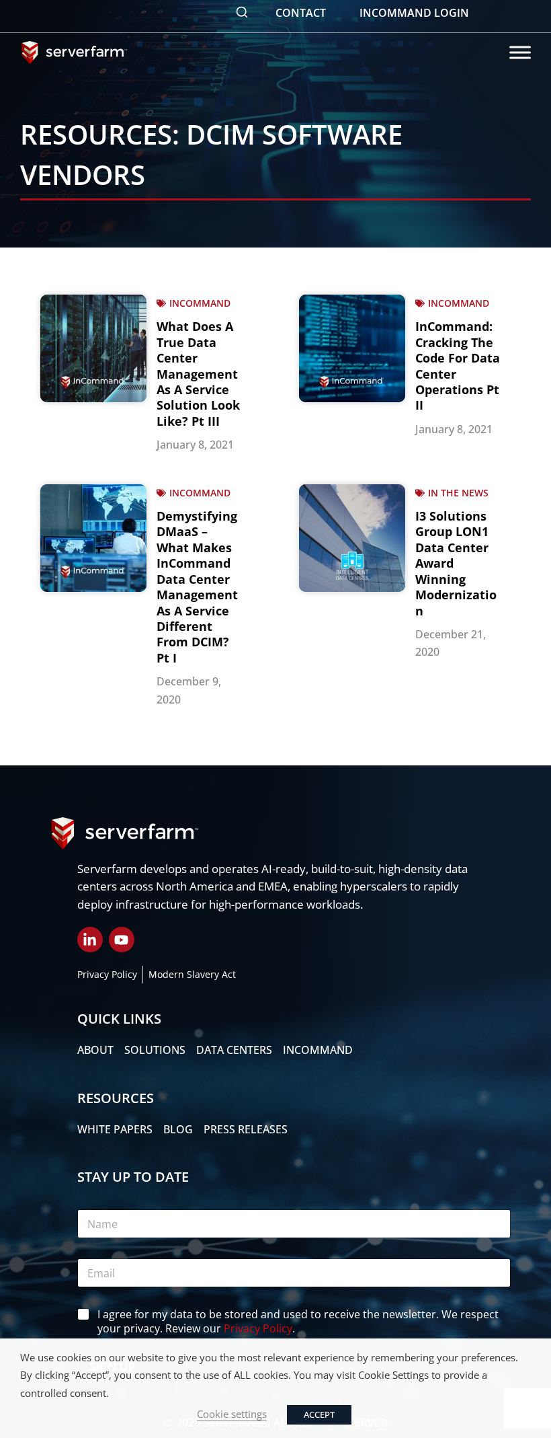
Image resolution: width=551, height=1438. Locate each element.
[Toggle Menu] (520, 52)
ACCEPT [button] (319, 1414)
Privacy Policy (258, 1328)
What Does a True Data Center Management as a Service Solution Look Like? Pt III (198, 373)
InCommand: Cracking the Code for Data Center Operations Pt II (457, 365)
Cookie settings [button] (232, 1414)
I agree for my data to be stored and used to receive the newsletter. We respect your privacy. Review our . (298, 1322)
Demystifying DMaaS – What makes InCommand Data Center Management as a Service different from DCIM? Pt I (197, 587)
